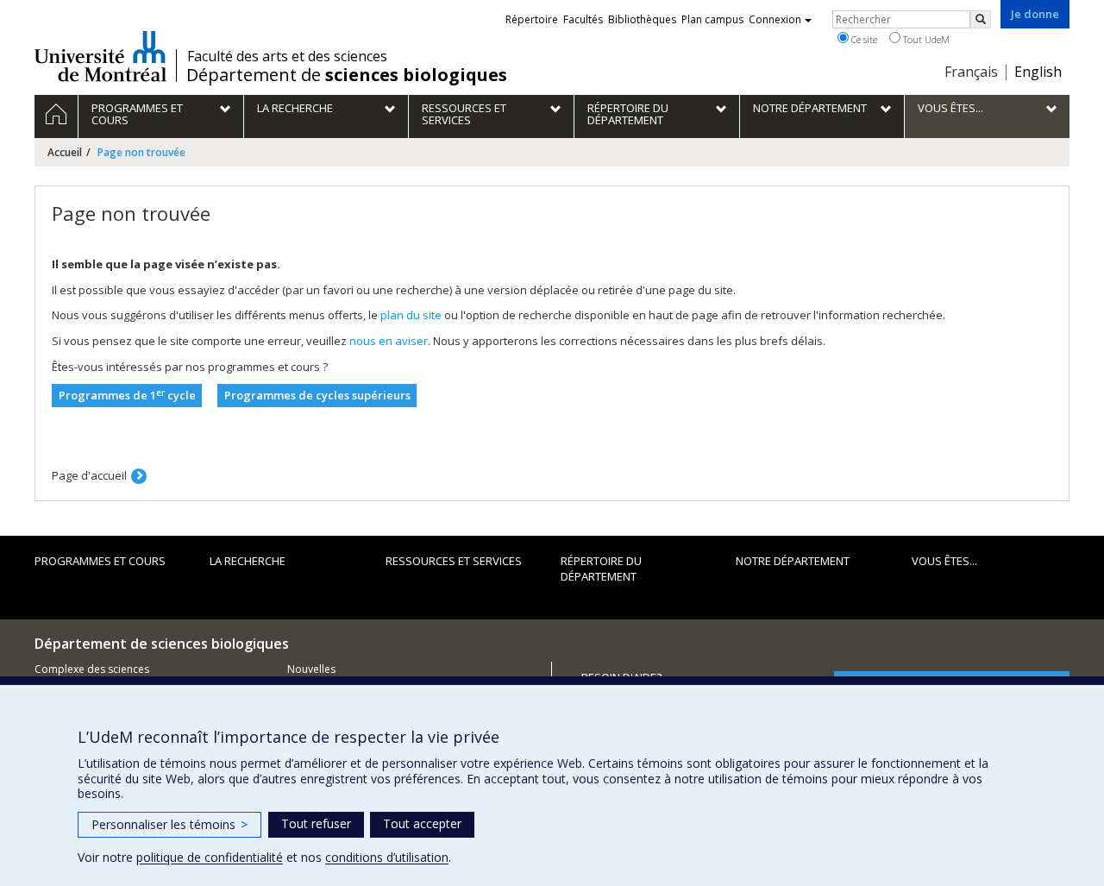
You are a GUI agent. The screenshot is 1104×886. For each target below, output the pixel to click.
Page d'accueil (89, 475)
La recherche (247, 561)
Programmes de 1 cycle (127, 395)
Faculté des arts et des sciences (287, 56)
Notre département (793, 561)
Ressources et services (454, 561)
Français (971, 71)
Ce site (863, 39)
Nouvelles (311, 669)
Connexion (775, 19)
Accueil (64, 152)
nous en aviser (388, 341)
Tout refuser (316, 823)
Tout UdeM (925, 39)
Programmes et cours (100, 561)
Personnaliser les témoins (169, 824)
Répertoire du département (601, 569)
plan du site (411, 315)
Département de (346, 75)
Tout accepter (422, 823)
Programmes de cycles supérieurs (317, 395)
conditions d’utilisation (386, 857)
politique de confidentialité (209, 857)
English (1038, 71)
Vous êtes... (944, 561)
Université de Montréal (100, 56)
